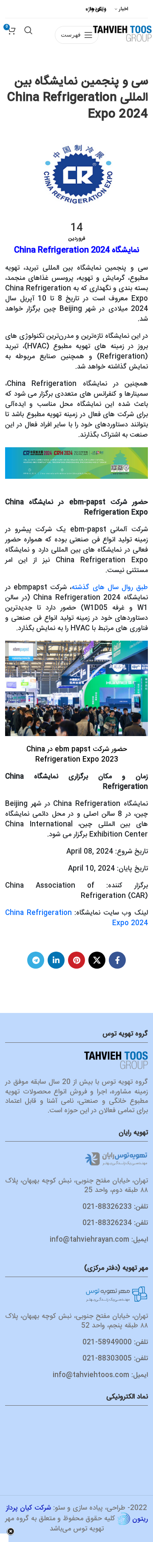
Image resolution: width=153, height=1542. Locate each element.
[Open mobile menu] (77, 18)
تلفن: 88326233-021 (115, 1207)
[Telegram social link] (35, 960)
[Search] (28, 18)
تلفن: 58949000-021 (115, 1342)
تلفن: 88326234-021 (115, 1223)
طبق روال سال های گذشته (109, 587)
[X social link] (96, 960)
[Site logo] (122, 33)
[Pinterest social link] (76, 960)
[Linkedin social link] (56, 960)
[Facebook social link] (117, 960)
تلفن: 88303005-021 (115, 1358)
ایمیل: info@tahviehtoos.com (100, 1375)
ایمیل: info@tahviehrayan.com (99, 1240)
